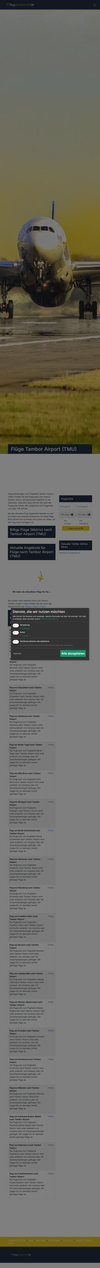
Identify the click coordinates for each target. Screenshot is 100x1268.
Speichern (17, 653)
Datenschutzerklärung (49, 619)
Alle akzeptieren (73, 653)
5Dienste (25, 628)
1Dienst (24, 636)
